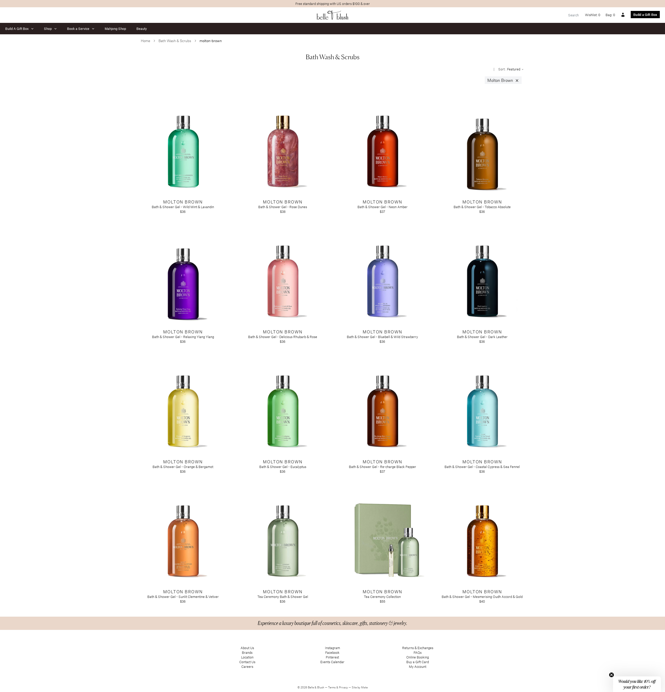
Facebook (332, 652)
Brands (247, 652)
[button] (637, 684)
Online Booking (417, 657)
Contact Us (247, 662)
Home (145, 40)
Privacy (344, 687)
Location (247, 657)
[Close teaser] (611, 674)
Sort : (509, 69)
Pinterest (332, 657)
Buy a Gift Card (417, 662)
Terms (332, 687)
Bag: (610, 15)
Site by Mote (360, 687)
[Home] (333, 15)
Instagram (332, 648)
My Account (417, 666)
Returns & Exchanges (417, 648)
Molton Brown (503, 80)
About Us (247, 648)
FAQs (418, 652)
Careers (247, 666)
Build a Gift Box (645, 14)
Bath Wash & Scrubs (174, 40)
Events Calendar (332, 662)
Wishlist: (592, 15)
